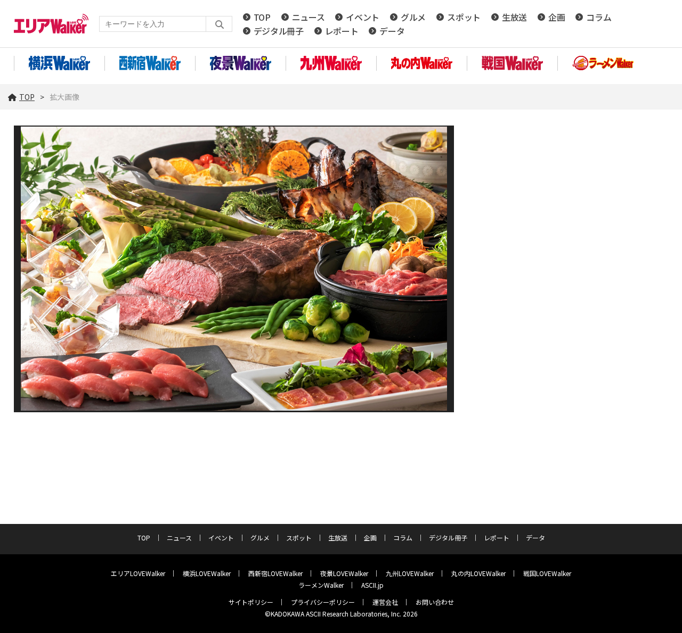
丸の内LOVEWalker (478, 573)
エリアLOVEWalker (138, 573)
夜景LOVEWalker (344, 573)
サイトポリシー (251, 601)
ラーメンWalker (321, 584)
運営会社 (385, 601)
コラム (598, 17)
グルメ (413, 17)
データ (391, 31)
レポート (342, 31)
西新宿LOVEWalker (275, 573)
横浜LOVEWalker (207, 573)
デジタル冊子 (279, 31)
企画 (556, 17)
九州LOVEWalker (410, 573)
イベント (362, 17)
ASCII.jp (372, 584)
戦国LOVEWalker (547, 573)
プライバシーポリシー (323, 601)
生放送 (514, 17)
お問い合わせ (435, 601)
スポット (464, 17)
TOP (262, 17)
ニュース (308, 17)
